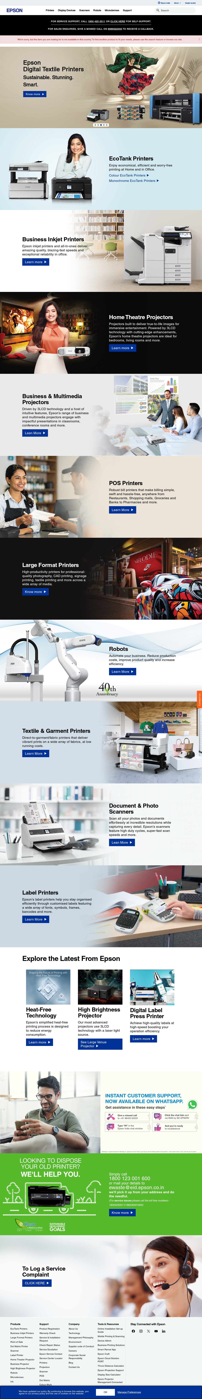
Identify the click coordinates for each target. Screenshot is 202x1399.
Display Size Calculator (109, 1374)
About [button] (176, 3)
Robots (14, 1372)
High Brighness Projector (22, 1368)
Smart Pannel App (107, 1349)
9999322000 (115, 29)
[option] (101, 87)
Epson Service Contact (50, 1354)
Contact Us (199, 700)
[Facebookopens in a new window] (133, 1331)
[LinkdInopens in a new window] (163, 1331)
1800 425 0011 (96, 21)
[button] (105, 1392)
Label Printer (16, 1355)
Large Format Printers (21, 1337)
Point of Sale (16, 1342)
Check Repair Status (49, 1345)
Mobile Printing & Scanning (111, 1336)
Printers (43, 1362)
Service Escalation (48, 1349)
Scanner (14, 1350)
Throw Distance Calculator (111, 1366)
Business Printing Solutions (111, 1345)
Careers (73, 1350)
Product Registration (49, 1328)
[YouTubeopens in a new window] (156, 1331)
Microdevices (17, 1377)
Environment (75, 1342)
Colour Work (45, 1384)
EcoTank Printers (18, 1328)
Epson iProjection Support (111, 1370)
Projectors (44, 1367)
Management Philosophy (81, 1337)
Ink (11, 1381)
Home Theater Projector (22, 1359)
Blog (71, 1362)
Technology (74, 1333)
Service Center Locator (50, 1358)
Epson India (165, 3)
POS (41, 1376)
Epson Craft (104, 1354)
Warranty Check (47, 1333)
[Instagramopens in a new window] (141, 1331)
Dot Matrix (44, 1380)
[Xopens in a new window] (148, 1331)
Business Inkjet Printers (22, 1333)
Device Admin (104, 1340)
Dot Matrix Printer (19, 1346)
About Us (73, 1328)
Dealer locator (190, 3)
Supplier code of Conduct (81, 1346)
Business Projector (19, 1364)
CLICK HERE (117, 21)
